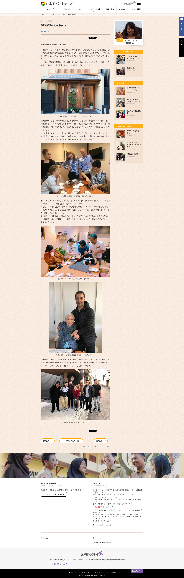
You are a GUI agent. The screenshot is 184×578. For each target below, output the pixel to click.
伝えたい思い (131, 68)
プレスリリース (73, 572)
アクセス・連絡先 (110, 572)
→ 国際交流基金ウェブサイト (60, 564)
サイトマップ (85, 572)
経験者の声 (46, 31)
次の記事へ (100, 441)
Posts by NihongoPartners (102, 542)
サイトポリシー (97, 572)
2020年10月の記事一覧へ (71, 441)
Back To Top (137, 571)
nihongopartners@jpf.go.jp (103, 525)
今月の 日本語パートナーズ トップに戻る (96, 446)
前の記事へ (47, 441)
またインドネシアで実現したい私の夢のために (134, 144)
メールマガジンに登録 (53, 494)
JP (138, 4)
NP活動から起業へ (133, 154)
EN (141, 4)
